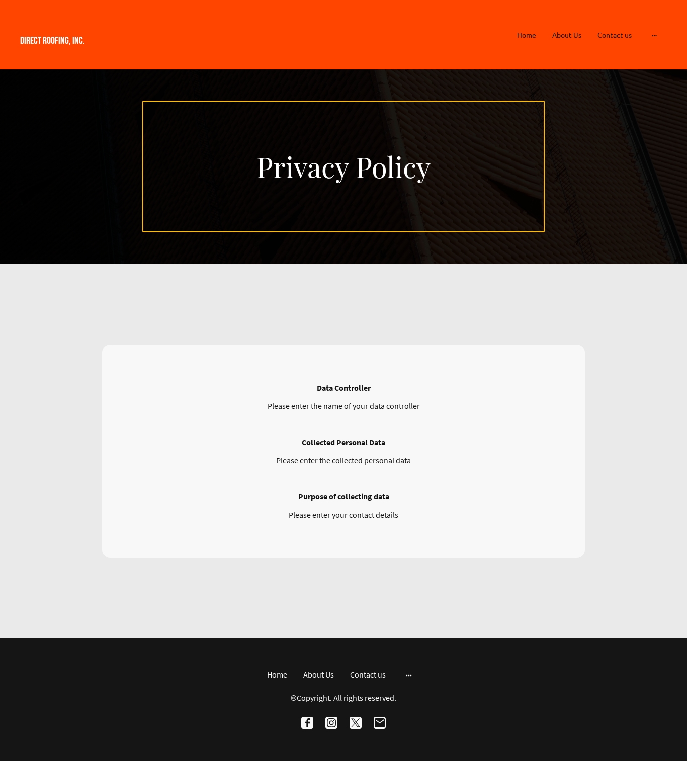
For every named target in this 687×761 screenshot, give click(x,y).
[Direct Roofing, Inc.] (120, 54)
